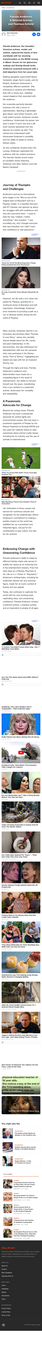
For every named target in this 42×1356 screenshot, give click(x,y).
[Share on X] (34, 34)
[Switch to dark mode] (20, 3)
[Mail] (3, 1325)
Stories (16, 1180)
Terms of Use (6, 1315)
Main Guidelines (7, 1272)
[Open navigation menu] (38, 3)
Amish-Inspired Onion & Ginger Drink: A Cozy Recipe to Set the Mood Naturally (23, 1209)
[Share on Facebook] (38, 34)
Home (3, 7)
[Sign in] (34, 3)
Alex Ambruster (12, 33)
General (16, 1193)
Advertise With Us (7, 1276)
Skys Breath (6, 3)
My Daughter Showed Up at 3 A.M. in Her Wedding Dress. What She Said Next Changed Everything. (25, 1234)
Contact (4, 1269)
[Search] (24, 3)
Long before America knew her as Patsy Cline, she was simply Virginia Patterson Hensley (24, 1184)
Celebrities (10, 7)
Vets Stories (5, 1295)
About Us (5, 1266)
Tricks (3, 1299)
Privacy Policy (6, 1308)
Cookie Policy (6, 1312)
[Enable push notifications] (29, 3)
